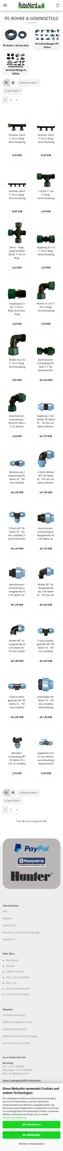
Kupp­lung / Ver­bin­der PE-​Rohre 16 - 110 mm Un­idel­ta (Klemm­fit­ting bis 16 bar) (46, 421)
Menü (5, 5)
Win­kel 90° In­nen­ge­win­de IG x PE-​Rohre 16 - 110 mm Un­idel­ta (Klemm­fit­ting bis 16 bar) (17, 646)
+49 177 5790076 (23, 1070)
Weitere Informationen (31, 1143)
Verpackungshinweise (15, 1029)
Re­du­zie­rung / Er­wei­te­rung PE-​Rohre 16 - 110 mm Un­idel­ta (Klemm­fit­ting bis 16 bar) (17, 478)
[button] (6, 82)
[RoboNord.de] (31, 5)
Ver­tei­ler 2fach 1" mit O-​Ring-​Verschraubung (17, 139)
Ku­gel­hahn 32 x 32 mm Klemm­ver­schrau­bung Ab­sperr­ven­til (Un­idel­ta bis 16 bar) (46, 759)
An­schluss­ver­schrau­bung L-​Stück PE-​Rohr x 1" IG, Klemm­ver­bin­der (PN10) (17, 421)
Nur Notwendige (31, 1134)
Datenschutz (9, 925)
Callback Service (15, 971)
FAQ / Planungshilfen (18, 977)
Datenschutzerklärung (14, 1117)
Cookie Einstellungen (17, 994)
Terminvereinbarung (14, 1015)
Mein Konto (12, 960)
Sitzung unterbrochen (18, 988)
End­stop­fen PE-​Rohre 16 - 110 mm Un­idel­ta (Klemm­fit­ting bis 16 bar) (45, 702)
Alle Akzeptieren (31, 1124)
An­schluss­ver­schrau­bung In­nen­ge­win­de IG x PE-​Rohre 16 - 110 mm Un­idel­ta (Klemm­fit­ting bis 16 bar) (17, 590)
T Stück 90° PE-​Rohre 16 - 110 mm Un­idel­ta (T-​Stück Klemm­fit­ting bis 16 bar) (17, 534)
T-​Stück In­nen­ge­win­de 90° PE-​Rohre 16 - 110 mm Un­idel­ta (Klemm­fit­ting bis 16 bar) (17, 702)
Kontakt (10, 966)
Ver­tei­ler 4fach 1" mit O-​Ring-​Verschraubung (17, 195)
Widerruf (7, 918)
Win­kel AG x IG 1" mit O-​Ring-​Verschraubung (17, 363)
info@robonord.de (19, 1073)
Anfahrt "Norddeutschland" (17, 1022)
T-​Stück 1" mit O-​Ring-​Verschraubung (46, 195)
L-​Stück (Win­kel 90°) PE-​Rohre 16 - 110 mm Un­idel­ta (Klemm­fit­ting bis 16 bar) (46, 478)
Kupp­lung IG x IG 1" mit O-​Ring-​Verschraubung (46, 251)
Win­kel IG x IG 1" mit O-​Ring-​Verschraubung (46, 307)
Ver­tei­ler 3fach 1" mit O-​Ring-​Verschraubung (46, 139)
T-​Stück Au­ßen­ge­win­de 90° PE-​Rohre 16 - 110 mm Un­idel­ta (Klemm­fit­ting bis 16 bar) (46, 646)
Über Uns (11, 983)
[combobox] (28, 82)
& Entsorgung (29, 1036)
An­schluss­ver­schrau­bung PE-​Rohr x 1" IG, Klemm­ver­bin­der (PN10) (46, 365)
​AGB (5, 911)
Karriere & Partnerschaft (16, 1043)
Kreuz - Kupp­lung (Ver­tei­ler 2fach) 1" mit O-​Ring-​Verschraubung (17, 253)
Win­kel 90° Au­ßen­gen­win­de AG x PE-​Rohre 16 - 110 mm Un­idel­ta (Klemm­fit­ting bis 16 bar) (46, 590)
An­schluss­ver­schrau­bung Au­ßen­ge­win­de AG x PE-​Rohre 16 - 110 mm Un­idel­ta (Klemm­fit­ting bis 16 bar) (46, 534)
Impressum (9, 939)
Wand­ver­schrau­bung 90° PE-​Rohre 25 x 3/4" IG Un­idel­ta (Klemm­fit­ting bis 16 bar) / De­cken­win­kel (17, 759)
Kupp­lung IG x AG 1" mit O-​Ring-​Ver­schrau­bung (17, 309)
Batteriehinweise (12, 1036)
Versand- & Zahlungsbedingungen (21, 932)
